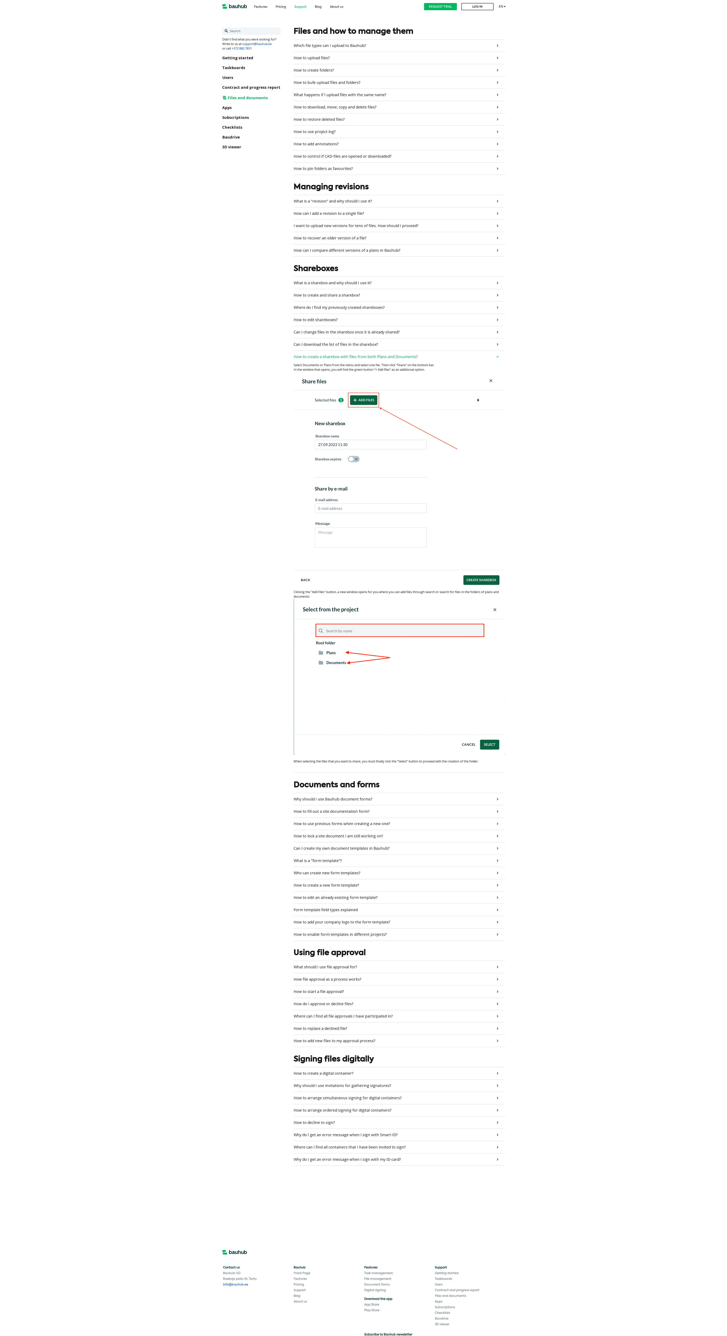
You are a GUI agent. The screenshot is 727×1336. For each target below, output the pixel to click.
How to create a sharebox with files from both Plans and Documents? (356, 356)
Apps (227, 107)
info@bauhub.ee (235, 1284)
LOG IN (477, 6)
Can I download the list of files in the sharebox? (336, 344)
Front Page (302, 1273)
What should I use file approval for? (325, 966)
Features (260, 7)
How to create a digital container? (323, 1073)
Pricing (281, 7)
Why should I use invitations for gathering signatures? (342, 1085)
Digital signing (375, 1290)
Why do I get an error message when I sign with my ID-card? (347, 1159)
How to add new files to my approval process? (334, 1040)
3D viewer (231, 146)
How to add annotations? (316, 143)
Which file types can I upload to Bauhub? (330, 45)
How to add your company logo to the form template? (342, 922)
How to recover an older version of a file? (330, 238)
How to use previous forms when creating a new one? (342, 823)
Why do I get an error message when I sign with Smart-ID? (346, 1134)
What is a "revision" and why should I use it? (333, 201)
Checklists (232, 127)
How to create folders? (314, 70)
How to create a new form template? (326, 885)
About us (336, 7)
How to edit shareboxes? (316, 319)
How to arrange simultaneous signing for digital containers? (348, 1097)
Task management (378, 1273)
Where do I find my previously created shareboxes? (339, 307)
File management (377, 1279)
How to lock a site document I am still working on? (338, 836)
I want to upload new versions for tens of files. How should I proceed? (356, 225)
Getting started (237, 57)
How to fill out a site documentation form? (331, 811)
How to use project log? (314, 131)
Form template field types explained (326, 909)
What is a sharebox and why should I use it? (332, 282)
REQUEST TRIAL (440, 6)
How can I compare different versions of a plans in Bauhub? (347, 250)
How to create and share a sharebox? (327, 295)
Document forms (377, 1284)
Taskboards (233, 67)
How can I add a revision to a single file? (329, 213)
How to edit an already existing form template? (336, 897)
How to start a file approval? (319, 991)
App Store (371, 1304)
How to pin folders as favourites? (323, 168)
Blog (318, 7)
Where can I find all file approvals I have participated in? (343, 1016)
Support (300, 7)
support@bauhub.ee (257, 44)
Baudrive (231, 137)
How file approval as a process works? (327, 979)
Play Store (371, 1310)
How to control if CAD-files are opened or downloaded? (342, 156)
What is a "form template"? (318, 860)
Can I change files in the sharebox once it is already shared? (346, 332)
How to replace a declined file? (320, 1028)
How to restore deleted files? (319, 119)
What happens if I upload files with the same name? (340, 94)
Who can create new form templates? (327, 872)
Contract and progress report (251, 87)
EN (501, 6)
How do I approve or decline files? (323, 1003)
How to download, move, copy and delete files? (335, 107)
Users (227, 77)
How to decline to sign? (314, 1122)
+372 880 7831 (242, 48)
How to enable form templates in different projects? (340, 934)
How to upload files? (312, 57)
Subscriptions (235, 117)
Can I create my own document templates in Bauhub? (341, 848)
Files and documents (248, 97)
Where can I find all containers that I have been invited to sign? (350, 1147)
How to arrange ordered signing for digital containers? (342, 1110)
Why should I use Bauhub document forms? (333, 799)
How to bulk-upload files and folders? (327, 82)
